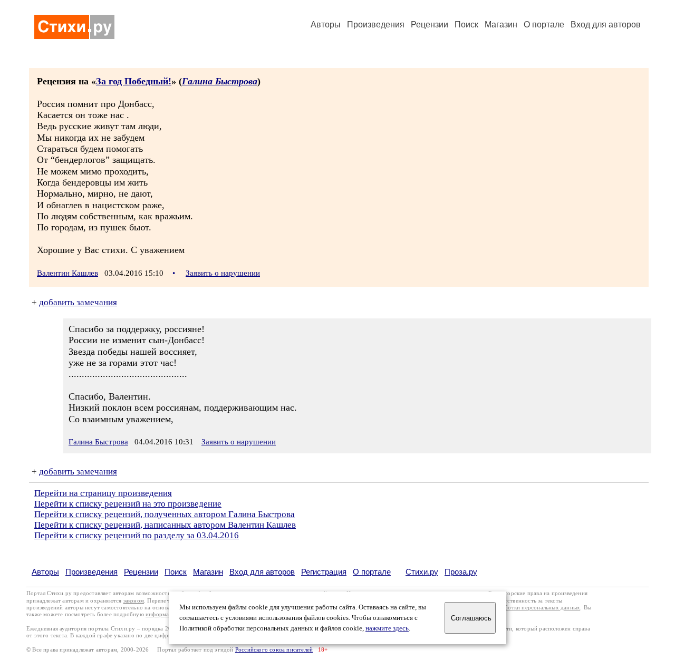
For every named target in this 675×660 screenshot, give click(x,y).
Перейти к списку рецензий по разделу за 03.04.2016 (136, 535)
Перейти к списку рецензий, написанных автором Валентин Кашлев (165, 525)
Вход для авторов (606, 24)
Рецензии (429, 24)
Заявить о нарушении (223, 273)
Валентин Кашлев (67, 273)
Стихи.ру (422, 571)
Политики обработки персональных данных (523, 607)
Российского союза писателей (274, 650)
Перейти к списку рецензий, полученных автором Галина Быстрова (164, 514)
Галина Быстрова (219, 81)
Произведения (375, 24)
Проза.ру (461, 571)
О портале (372, 571)
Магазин (501, 24)
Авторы (326, 24)
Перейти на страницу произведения (103, 493)
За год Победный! (133, 81)
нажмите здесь (387, 628)
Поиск (466, 24)
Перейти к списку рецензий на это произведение (127, 504)
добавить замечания (78, 302)
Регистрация (323, 571)
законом (133, 601)
